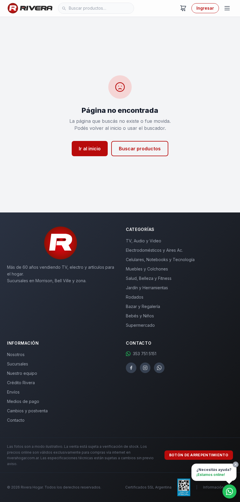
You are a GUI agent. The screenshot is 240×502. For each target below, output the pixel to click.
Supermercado (140, 325)
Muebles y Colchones (147, 268)
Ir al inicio (90, 149)
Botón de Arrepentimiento (198, 455)
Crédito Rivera (21, 382)
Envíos (13, 391)
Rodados (134, 297)
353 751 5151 (144, 353)
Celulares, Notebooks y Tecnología (160, 259)
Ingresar (205, 8)
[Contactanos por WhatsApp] (229, 491)
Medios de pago (23, 401)
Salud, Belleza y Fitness (149, 278)
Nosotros (16, 354)
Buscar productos (140, 149)
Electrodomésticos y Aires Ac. (154, 250)
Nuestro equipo (22, 373)
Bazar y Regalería (143, 306)
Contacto (16, 420)
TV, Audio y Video (143, 240)
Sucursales (17, 363)
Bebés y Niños (140, 315)
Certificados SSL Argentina (148, 487)
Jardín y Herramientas (147, 287)
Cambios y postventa (27, 410)
